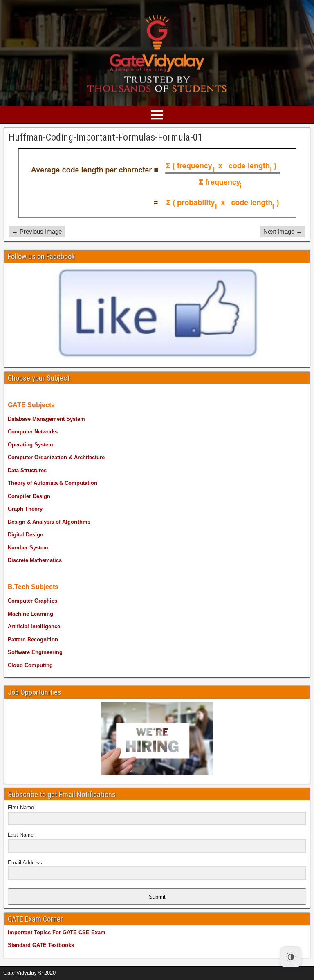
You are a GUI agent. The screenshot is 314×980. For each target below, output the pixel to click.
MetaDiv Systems (119, 970)
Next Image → (282, 231)
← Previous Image (37, 231)
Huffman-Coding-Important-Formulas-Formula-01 (106, 137)
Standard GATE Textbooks (41, 945)
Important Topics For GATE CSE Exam (56, 932)
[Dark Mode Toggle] (291, 957)
